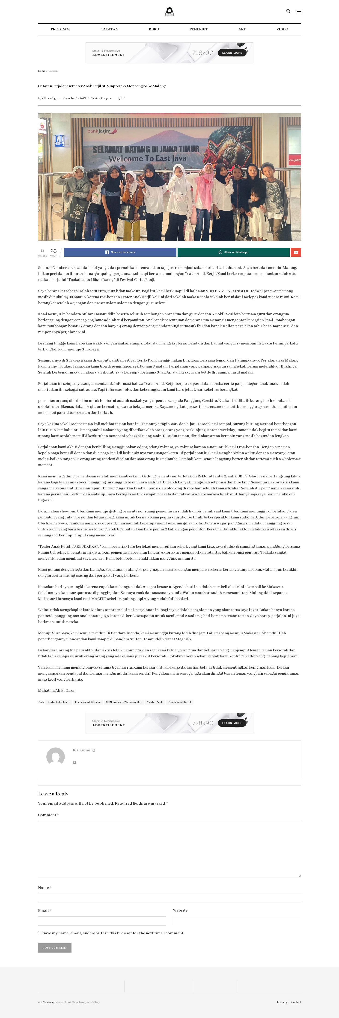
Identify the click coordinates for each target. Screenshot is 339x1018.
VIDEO (282, 29)
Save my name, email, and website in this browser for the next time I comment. (113, 933)
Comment (48, 815)
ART (242, 29)
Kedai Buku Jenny (59, 702)
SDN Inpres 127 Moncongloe (124, 702)
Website (180, 910)
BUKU (154, 29)
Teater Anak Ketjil (179, 702)
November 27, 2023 (74, 98)
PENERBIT (199, 29)
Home (41, 71)
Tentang (282, 1002)
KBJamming (49, 98)
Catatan (53, 71)
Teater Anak (155, 702)
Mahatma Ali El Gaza (88, 702)
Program (106, 98)
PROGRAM (60, 29)
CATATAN (109, 29)
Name (45, 888)
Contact (296, 1002)
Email (45, 910)
